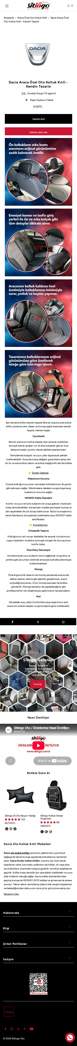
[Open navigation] (11, 5)
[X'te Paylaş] (38, 621)
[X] (18, 1029)
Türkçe (9, 1012)
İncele (38, 684)
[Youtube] (31, 1029)
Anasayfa (9, 17)
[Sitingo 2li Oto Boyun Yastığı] (21, 795)
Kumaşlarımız (40, 524)
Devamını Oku (11, 894)
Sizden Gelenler (40, 472)
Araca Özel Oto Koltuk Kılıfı (32, 17)
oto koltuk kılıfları (20, 852)
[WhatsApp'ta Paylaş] (63, 621)
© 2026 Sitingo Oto (14, 1038)
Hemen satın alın (38, 132)
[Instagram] (11, 1029)
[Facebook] (5, 1029)
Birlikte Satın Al (38, 773)
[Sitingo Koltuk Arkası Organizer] (56, 795)
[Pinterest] (25, 1029)
